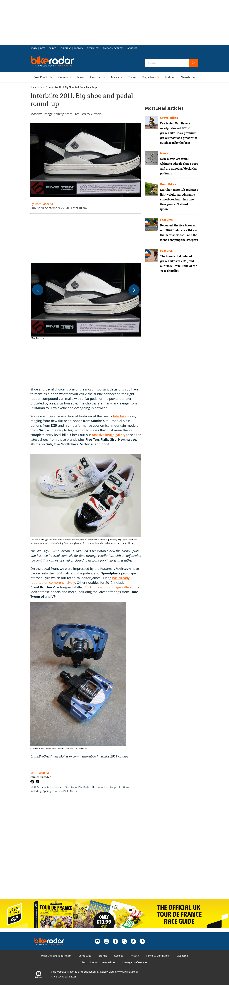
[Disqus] (89, 850)
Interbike (119, 416)
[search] (193, 63)
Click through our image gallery (108, 587)
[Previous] (37, 289)
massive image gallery (108, 435)
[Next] (134, 289)
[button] (85, 301)
